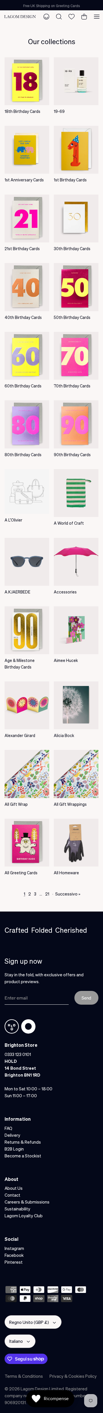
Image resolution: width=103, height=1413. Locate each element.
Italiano (16, 1341)
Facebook (14, 1255)
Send (86, 998)
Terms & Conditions (24, 1376)
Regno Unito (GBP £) (29, 1322)
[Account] (46, 16)
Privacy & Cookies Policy (73, 1376)
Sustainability (17, 1209)
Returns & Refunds (23, 1142)
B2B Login (14, 1149)
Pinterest (14, 1262)
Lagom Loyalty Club (24, 1215)
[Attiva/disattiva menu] (96, 16)
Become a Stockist (23, 1156)
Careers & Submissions (27, 1202)
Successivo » (67, 894)
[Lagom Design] (20, 16)
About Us (14, 1188)
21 (47, 894)
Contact (12, 1195)
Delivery (12, 1135)
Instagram (14, 1248)
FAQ (8, 1128)
